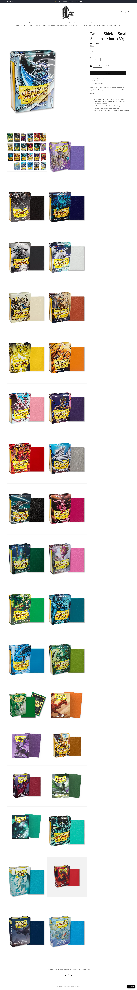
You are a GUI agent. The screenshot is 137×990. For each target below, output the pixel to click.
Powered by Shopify (75, 986)
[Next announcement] (92, 1)
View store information (97, 83)
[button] (121, 12)
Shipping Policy (86, 969)
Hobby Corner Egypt (65, 986)
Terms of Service (58, 969)
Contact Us (50, 969)
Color (91, 48)
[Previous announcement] (44, 1)
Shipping (92, 45)
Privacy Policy (76, 969)
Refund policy (67, 969)
